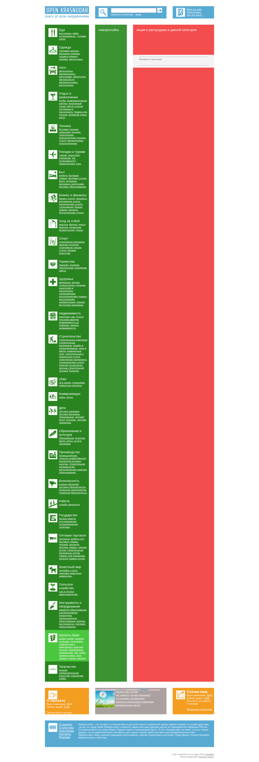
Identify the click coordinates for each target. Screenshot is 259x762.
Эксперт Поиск (206, 757)
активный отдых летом (128, 705)
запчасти (74, 544)
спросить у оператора (122, 14)
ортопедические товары (73, 296)
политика (64, 527)
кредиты (73, 209)
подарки (74, 265)
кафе (76, 33)
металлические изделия (73, 469)
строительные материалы (67, 344)
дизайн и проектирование (71, 347)
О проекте (65, 724)
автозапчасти (66, 79)
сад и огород (66, 591)
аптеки (75, 282)
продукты (64, 538)
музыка (63, 670)
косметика (75, 227)
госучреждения (67, 521)
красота (63, 224)
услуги (62, 140)
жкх (73, 316)
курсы (69, 440)
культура (80, 438)
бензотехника (75, 140)
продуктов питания (70, 461)
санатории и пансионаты (66, 289)
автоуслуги (79, 76)
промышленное (68, 455)
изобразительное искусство (69, 674)
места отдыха (75, 106)
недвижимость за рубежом (69, 324)
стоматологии (67, 285)
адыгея (81, 658)
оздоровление (67, 293)
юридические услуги (70, 204)
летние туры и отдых (127, 691)
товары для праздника (72, 555)
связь (62, 397)
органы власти (67, 518)
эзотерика (64, 443)
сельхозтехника (68, 143)
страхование (66, 207)
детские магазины (69, 414)
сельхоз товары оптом (72, 558)
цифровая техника (70, 132)
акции (138, 14)
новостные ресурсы (70, 385)
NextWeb (209, 754)
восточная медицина (71, 304)
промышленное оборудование (68, 619)
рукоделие (77, 675)
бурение (74, 370)
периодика (78, 382)
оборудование (67, 472)
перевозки (65, 158)
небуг (82, 652)
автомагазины (67, 73)
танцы (79, 230)
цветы (62, 270)
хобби (62, 678)
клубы (62, 100)
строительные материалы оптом (71, 551)
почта (69, 397)
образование (66, 417)
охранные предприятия (72, 489)
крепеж (81, 621)
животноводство (68, 594)
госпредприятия (68, 524)
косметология (67, 230)
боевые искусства (67, 252)
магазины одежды (69, 53)
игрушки (71, 419)
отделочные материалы (73, 359)
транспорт (74, 155)
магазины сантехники (71, 183)
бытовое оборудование (72, 186)
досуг (62, 117)
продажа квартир (69, 319)
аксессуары (75, 59)
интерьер (71, 181)
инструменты (66, 623)
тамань (63, 658)
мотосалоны (66, 85)
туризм (63, 155)
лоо (76, 652)
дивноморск (66, 647)
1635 (67, 706)
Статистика (66, 727)
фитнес (73, 224)
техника (63, 544)
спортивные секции (70, 247)
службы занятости (69, 504)
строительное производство (72, 465)
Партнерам (66, 730)
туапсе (72, 658)
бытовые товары (68, 541)
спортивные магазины (72, 241)
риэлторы (64, 316)
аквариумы (65, 576)
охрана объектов (69, 484)
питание (80, 285)
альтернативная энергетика (68, 614)
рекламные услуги (69, 201)
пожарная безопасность (73, 492)
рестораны (65, 33)
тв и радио (65, 382)
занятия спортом (69, 244)
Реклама (64, 737)
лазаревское (76, 649)
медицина (65, 282)
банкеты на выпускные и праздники (134, 702)
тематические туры (70, 163)
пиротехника (66, 267)
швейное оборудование (73, 609)
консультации (67, 299)
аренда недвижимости (69, 326)
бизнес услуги (67, 198)
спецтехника (66, 135)
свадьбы (64, 265)
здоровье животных (70, 573)
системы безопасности (72, 487)
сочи (78, 655)
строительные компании (73, 339)
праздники (81, 267)
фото (62, 181)
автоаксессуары (68, 82)
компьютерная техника (72, 137)
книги (62, 440)
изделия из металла (70, 365)
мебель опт (77, 538)
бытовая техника (68, 129)
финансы (81, 198)
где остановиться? (67, 159)
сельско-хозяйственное (72, 458)
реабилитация (67, 302)
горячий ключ (67, 644)
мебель (63, 175)
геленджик (77, 641)
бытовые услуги (77, 178)
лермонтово (66, 652)
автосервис (65, 76)
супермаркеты (67, 36)
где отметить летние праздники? (133, 695)
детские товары (68, 547)
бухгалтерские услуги (71, 212)
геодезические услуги (71, 362)
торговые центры (69, 50)
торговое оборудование (72, 625)
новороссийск (67, 655)
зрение (81, 302)
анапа (62, 638)
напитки (63, 464)
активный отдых (77, 114)
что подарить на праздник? (130, 698)
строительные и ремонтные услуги (71, 355)
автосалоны (66, 71)
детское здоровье (69, 411)
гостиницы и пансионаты (66, 110)
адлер (70, 638)
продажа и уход (68, 570)
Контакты (65, 734)
